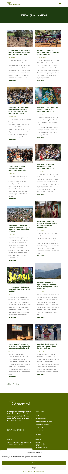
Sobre (37, 415)
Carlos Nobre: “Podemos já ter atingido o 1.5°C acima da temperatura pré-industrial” (19, 346)
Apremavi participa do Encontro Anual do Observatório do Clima (45, 166)
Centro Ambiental (41, 418)
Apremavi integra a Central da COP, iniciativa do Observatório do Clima (47, 109)
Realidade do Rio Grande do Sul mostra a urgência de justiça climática (47, 346)
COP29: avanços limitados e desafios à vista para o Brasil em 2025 (19, 289)
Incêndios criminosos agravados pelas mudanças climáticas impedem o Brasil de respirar (48, 285)
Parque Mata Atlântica (42, 425)
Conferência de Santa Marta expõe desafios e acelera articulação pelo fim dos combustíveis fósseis (18, 110)
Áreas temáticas (40, 431)
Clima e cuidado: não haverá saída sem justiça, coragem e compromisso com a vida (19, 52)
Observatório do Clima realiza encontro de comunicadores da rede (17, 168)
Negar (34, 468)
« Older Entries (13, 384)
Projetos (38, 434)
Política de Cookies (27, 471)
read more (12, 80)
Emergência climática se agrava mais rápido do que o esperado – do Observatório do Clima (19, 228)
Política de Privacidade (38, 471)
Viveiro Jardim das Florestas (44, 421)
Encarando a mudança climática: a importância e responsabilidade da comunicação (47, 224)
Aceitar (34, 463)
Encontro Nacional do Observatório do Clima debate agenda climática (48, 52)
